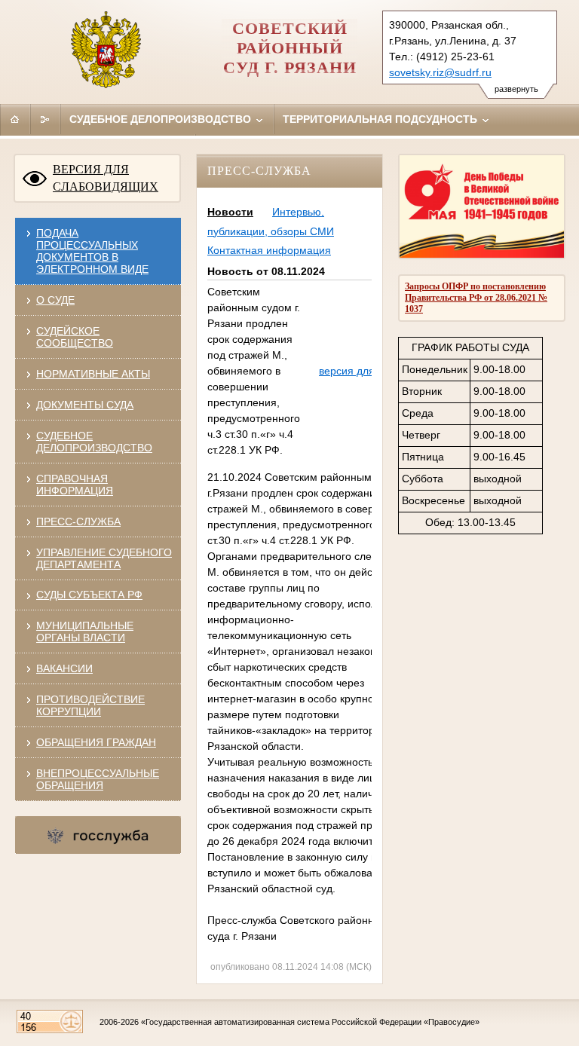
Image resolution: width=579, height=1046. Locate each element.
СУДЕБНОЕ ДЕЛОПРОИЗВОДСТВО (94, 442)
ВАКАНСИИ (64, 668)
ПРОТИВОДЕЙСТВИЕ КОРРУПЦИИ (90, 705)
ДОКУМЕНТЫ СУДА (84, 405)
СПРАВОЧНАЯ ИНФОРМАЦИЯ (74, 485)
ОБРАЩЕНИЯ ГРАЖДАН (96, 742)
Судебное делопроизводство (161, 119)
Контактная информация (269, 250)
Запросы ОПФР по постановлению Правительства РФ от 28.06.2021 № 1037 (476, 297)
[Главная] (15, 119)
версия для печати (365, 371)
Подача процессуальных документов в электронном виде (92, 251)
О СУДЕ (55, 300)
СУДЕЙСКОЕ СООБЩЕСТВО (74, 337)
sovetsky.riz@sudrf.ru (440, 72)
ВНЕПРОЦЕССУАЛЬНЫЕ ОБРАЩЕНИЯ (97, 779)
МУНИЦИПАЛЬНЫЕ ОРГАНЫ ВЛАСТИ (84, 631)
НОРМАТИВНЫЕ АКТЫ (93, 374)
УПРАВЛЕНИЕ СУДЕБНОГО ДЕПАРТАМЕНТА (104, 558)
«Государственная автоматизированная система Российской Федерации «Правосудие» (310, 1021)
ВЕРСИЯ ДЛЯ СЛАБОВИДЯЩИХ (105, 178)
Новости (230, 212)
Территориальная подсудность (381, 119)
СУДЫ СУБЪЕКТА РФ (89, 595)
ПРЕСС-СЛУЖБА (78, 521)
